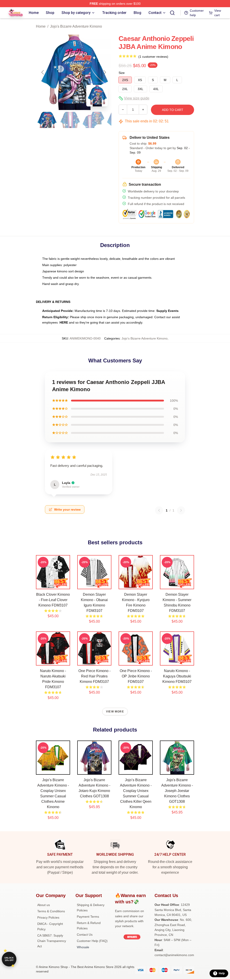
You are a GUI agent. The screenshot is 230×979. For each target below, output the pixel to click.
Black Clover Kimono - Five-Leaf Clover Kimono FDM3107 (53, 600)
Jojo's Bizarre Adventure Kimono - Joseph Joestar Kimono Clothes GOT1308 (177, 790)
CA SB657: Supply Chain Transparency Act (51, 941)
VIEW (53, 585)
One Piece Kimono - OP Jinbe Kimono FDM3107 (136, 676)
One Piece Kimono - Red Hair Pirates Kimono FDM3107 (94, 676)
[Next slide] (104, 72)
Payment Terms (88, 916)
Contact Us (85, 934)
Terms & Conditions (51, 911)
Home (41, 26)
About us (43, 905)
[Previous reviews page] (159, 510)
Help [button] (222, 973)
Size (122, 73)
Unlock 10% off (9, 959)
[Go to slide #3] (93, 120)
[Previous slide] (43, 72)
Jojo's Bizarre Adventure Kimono (76, 26)
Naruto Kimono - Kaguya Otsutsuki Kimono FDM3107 (177, 676)
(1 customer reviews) (153, 56)
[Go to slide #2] (70, 120)
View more (115, 711)
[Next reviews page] (181, 510)
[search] (172, 12)
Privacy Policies (48, 917)
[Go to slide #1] (47, 120)
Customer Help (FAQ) (92, 941)
